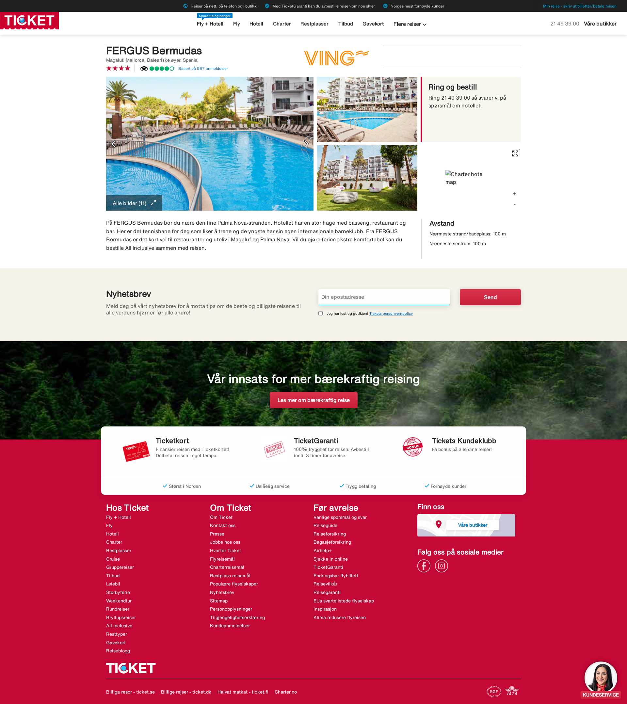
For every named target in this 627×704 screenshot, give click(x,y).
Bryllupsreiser (121, 617)
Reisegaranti (327, 592)
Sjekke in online (331, 559)
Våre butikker (600, 23)
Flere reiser (411, 24)
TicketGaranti (328, 567)
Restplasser (314, 23)
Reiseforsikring (330, 534)
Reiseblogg (118, 650)
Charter (282, 23)
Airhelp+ (323, 550)
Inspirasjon (325, 609)
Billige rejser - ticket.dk (186, 692)
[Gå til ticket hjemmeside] (29, 20)
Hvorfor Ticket (225, 550)
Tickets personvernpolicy (391, 313)
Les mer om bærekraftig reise (314, 400)
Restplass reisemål (230, 575)
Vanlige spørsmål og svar (340, 517)
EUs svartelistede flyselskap (344, 601)
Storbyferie (118, 592)
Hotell (256, 23)
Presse (217, 534)
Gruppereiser (120, 567)
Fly (236, 23)
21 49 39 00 (565, 23)
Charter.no (286, 692)
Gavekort (373, 23)
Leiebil (113, 584)
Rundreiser (117, 609)
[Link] (425, 565)
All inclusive (119, 625)
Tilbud (345, 23)
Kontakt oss (222, 525)
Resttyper (116, 634)
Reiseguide (325, 525)
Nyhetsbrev (222, 592)
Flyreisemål (222, 559)
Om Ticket (221, 517)
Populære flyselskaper (234, 584)
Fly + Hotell (210, 23)
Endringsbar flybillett (336, 575)
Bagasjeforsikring (332, 542)
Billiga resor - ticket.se (130, 692)
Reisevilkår (325, 584)
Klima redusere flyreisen (340, 617)
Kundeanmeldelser (230, 625)
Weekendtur (119, 601)
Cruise (113, 559)
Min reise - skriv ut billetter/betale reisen (580, 6)
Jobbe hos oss (225, 542)
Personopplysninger (231, 609)
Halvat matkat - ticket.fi (242, 692)
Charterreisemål (227, 567)
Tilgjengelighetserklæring (237, 617)
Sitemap (219, 601)
